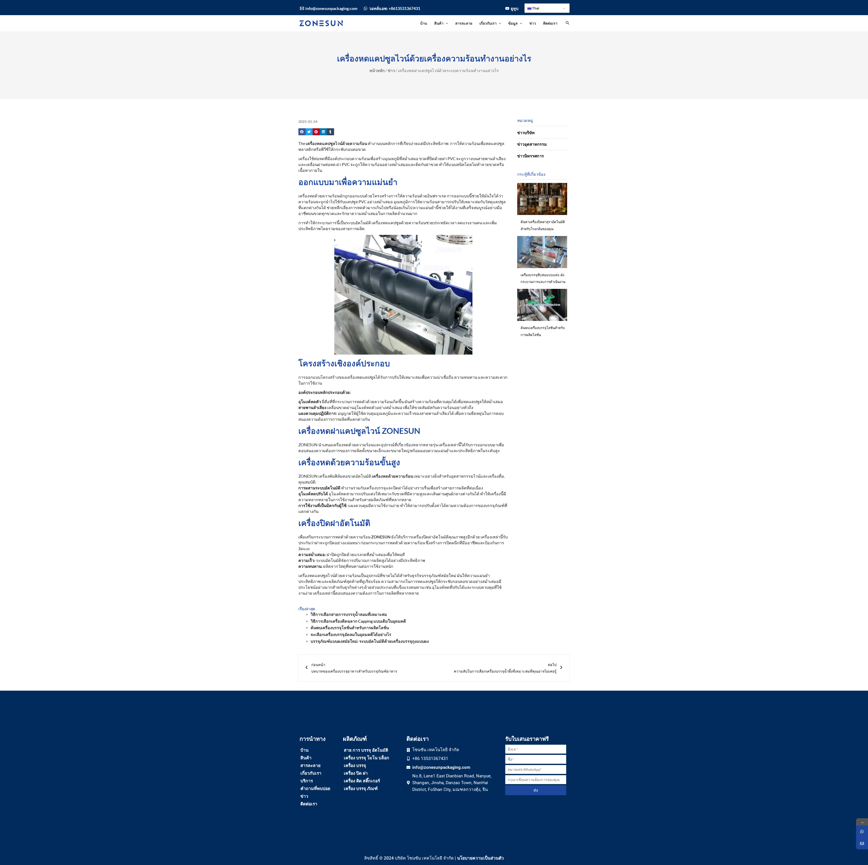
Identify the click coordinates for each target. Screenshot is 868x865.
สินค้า (305, 757)
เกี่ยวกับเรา (310, 773)
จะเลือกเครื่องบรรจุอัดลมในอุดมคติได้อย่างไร (351, 634)
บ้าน (304, 750)
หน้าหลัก (377, 70)
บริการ (306, 780)
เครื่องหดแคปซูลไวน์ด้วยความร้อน (336, 143)
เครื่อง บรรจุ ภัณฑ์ (361, 788)
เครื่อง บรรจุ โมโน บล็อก (366, 757)
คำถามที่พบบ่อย (315, 788)
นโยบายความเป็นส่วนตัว (480, 857)
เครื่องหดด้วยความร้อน (392, 476)
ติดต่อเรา (308, 804)
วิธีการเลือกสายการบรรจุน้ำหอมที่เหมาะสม (349, 614)
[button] (302, 132)
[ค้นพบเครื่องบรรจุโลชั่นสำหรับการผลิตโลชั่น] (542, 305)
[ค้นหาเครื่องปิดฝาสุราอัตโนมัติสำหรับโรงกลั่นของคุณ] (542, 199)
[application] (445, 23)
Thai (535, 8)
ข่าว (391, 70)
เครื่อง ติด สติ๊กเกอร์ (362, 780)
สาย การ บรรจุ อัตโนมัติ (366, 750)
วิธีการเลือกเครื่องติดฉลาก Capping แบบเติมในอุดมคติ (358, 621)
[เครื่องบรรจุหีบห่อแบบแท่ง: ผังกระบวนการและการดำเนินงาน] (542, 252)
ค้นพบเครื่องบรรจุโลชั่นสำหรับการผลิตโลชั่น (350, 627)
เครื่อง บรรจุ (355, 765)
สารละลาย (310, 765)
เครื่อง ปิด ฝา (356, 773)
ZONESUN (381, 536)
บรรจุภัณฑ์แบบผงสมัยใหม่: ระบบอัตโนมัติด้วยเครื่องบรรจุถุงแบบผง (370, 641)
